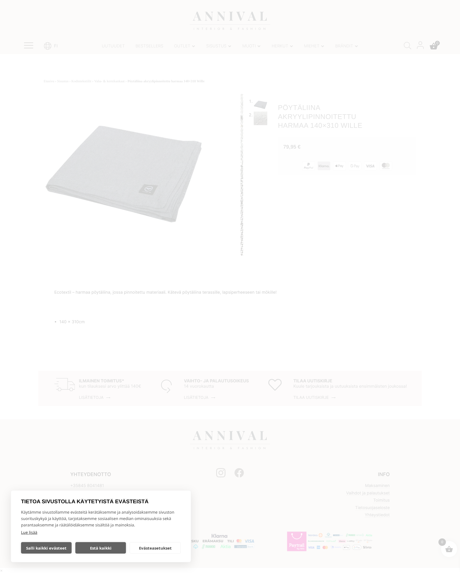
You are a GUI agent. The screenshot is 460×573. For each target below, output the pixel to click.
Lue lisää (29, 532)
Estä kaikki (101, 548)
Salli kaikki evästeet (46, 548)
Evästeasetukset (155, 548)
